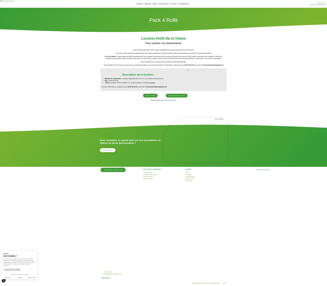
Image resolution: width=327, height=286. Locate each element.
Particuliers (173, 4)
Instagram (166, 100)
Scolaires (155, 4)
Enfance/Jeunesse (164, 4)
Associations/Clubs (183, 4)
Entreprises (140, 4)
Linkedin (173, 100)
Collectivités (147, 4)
